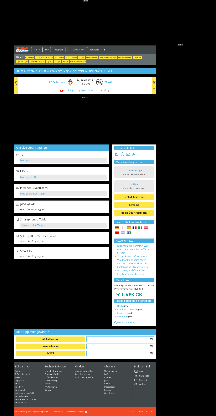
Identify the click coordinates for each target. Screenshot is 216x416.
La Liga (57, 61)
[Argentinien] (123, 233)
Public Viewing (51, 380)
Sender (48, 390)
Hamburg (122, 313)
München (122, 316)
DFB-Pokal (29, 57)
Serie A (65, 61)
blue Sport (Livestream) (33, 193)
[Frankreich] (135, 228)
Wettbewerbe (51, 386)
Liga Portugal (22, 61)
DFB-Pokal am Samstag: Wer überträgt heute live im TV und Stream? (134, 249)
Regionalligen (91, 57)
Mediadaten (109, 386)
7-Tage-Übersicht (22, 374)
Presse (107, 383)
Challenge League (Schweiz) (78, 90)
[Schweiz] (117, 233)
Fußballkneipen (51, 377)
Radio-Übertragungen (134, 212)
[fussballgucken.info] (22, 49)
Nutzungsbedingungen (38, 411)
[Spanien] (129, 228)
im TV (17, 383)
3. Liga (81, 57)
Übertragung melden (84, 371)
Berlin (120, 306)
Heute (47, 49)
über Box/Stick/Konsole (25, 399)
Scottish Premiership (107, 57)
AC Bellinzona (50, 339)
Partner (107, 377)
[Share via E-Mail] (128, 155)
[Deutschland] (117, 228)
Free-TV (36, 49)
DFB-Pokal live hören (44, 57)
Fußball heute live (134, 197)
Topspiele (58, 49)
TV (68, 49)
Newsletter (109, 393)
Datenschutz (57, 411)
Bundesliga (59, 57)
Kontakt (107, 390)
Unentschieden (50, 346)
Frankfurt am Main (127, 309)
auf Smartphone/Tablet (25, 393)
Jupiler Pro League (37, 61)
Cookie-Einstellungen (75, 411)
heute (17, 371)
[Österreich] (146, 228)
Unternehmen (110, 371)
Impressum (20, 411)
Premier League (124, 57)
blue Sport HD (28, 177)
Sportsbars (93, 49)
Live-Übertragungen (53, 371)
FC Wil (50, 353)
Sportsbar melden (82, 374)
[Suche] (104, 49)
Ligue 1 (49, 61)
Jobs (106, 380)
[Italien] (140, 228)
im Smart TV (20, 402)
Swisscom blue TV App (32, 225)
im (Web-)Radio (22, 396)
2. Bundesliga (71, 57)
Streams (134, 205)
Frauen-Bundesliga (78, 61)
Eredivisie (137, 57)
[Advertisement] (85, 23)
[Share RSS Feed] (134, 155)
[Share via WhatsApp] (122, 155)
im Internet (20, 390)
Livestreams (79, 49)
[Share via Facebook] (116, 155)
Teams (48, 383)
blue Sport (26, 160)
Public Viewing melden (84, 377)
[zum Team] (69, 81)
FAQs (106, 374)
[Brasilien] (129, 233)
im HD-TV (19, 386)
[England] (123, 228)
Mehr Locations (125, 322)
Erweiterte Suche (52, 374)
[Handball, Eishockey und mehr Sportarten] (129, 294)
